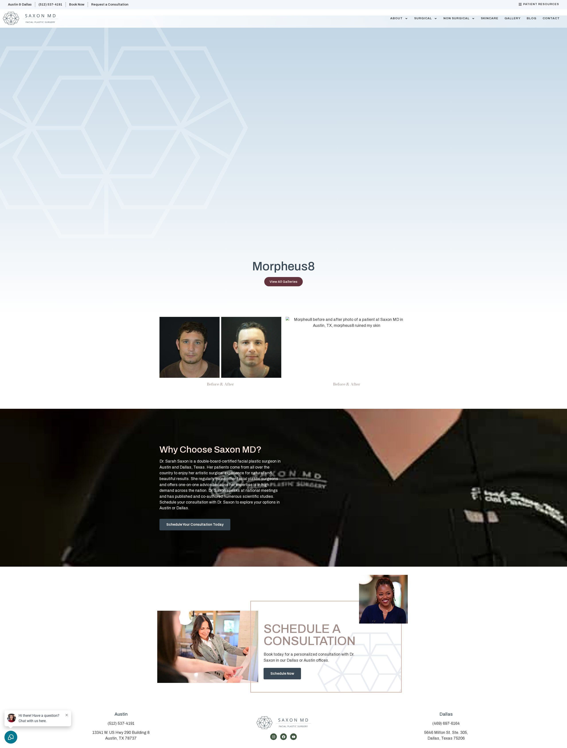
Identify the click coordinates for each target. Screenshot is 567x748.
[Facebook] (283, 736)
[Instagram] (273, 736)
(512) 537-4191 (121, 723)
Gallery (512, 18)
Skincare (489, 18)
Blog (531, 18)
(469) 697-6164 (446, 723)
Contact (551, 18)
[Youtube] (293, 736)
